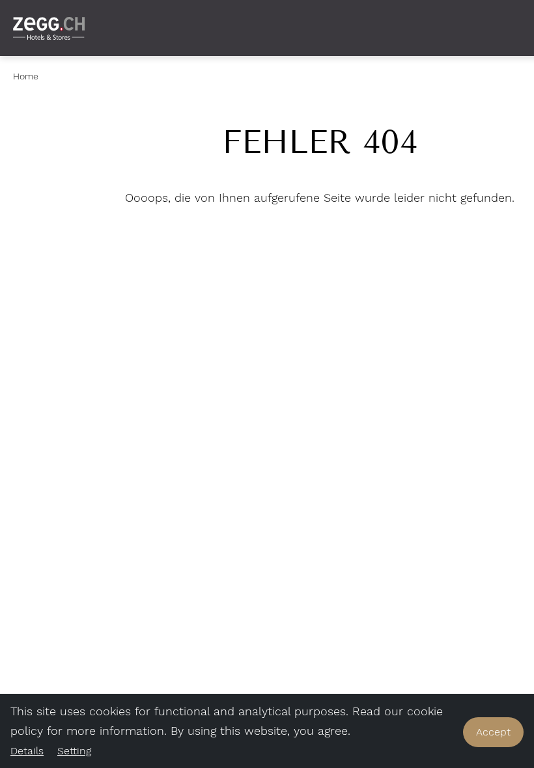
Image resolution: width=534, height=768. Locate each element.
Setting (74, 751)
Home (25, 76)
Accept (493, 732)
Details (27, 751)
